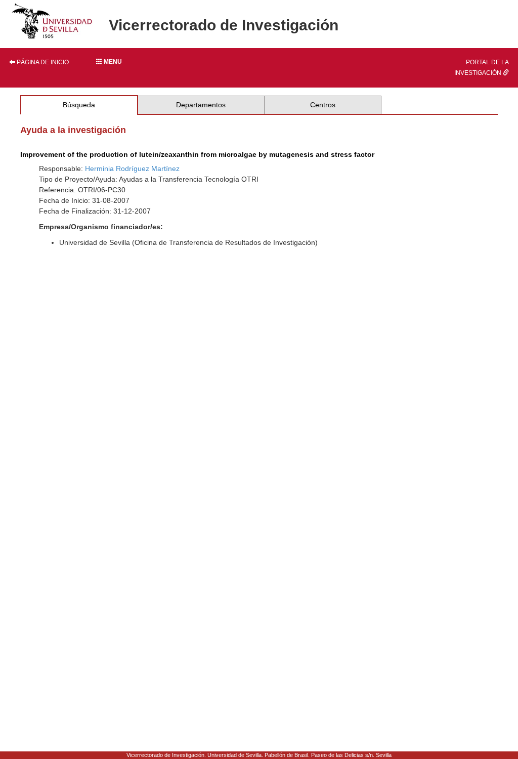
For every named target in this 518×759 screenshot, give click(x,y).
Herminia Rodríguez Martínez (132, 168)
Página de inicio (42, 62)
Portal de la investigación (481, 67)
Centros (322, 105)
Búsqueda (79, 105)
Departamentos (201, 105)
